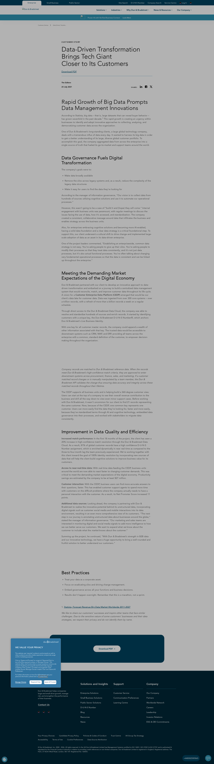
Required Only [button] (35, 682)
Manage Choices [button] (20, 682)
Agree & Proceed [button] (50, 682)
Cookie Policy (43, 676)
